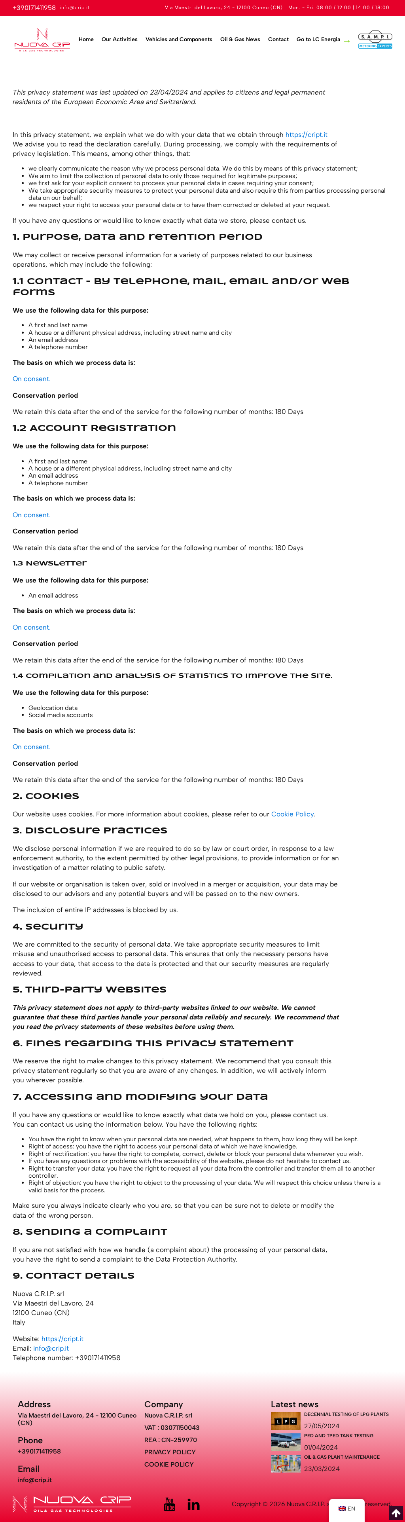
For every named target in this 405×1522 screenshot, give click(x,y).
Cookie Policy (292, 814)
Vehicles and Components (179, 39)
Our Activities (120, 39)
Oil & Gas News (240, 39)
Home (86, 39)
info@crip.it (51, 1348)
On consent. (32, 379)
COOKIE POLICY (169, 1464)
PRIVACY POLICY (170, 1452)
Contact (278, 39)
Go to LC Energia (318, 39)
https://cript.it (306, 135)
